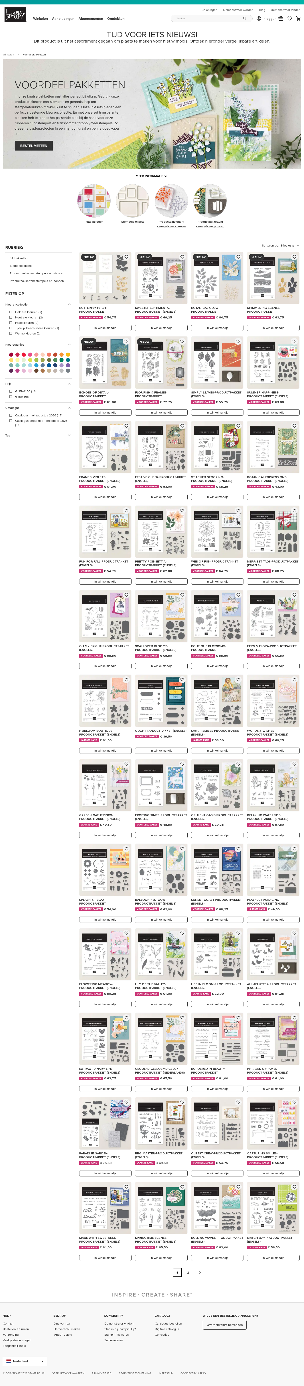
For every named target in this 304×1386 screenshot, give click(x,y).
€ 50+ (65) (22, 396)
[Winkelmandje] (298, 18)
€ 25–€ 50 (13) (25, 391)
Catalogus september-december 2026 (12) (41, 423)
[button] (281, 18)
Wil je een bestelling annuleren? (230, 1315)
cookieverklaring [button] (193, 1373)
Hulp (7, 1315)
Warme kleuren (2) (28, 333)
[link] (289, 18)
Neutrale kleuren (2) (29, 317)
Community (113, 1315)
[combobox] (211, 18)
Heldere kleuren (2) (28, 312)
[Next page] (200, 1272)
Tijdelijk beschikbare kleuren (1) (37, 328)
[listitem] (38, 258)
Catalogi (162, 1315)
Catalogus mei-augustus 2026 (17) (38, 415)
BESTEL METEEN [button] (33, 146)
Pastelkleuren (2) (26, 322)
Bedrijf (59, 1315)
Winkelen (8, 54)
